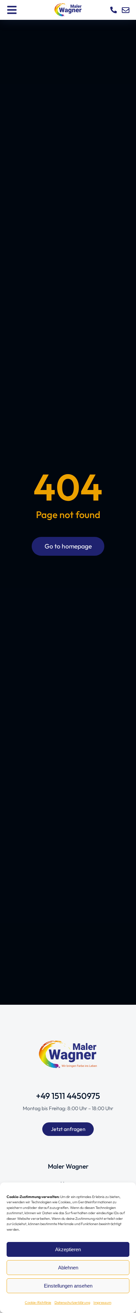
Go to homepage (68, 546)
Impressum (102, 1302)
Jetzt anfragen (68, 1129)
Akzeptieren (68, 1249)
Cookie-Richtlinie (38, 1302)
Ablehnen (68, 1267)
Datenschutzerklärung (72, 1302)
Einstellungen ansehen (68, 1286)
